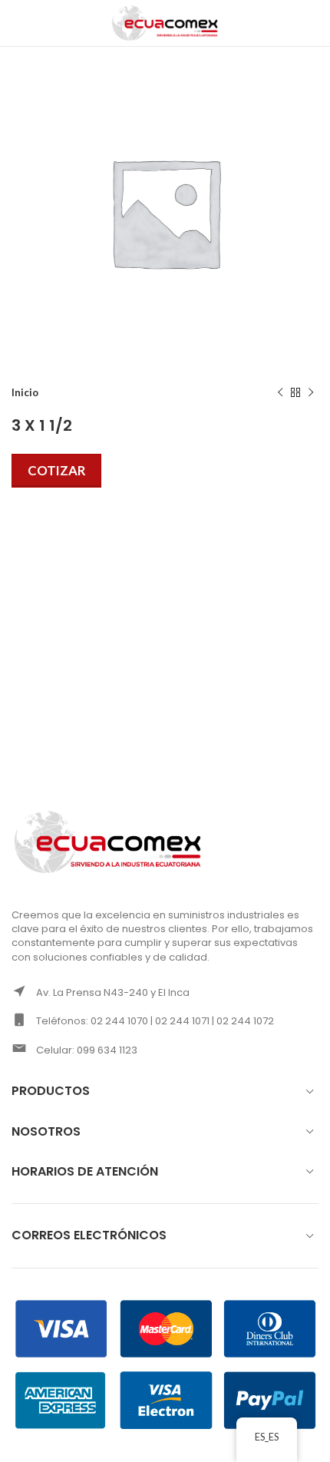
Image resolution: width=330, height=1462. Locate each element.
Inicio (25, 392)
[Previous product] (280, 393)
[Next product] (310, 393)
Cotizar (56, 470)
